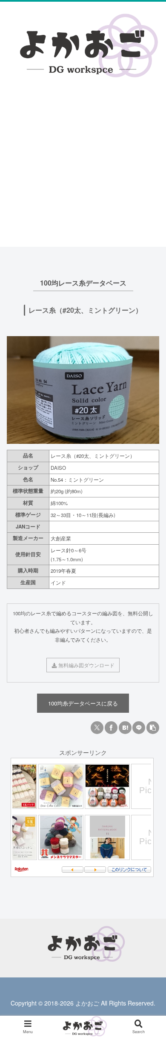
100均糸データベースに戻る (83, 703)
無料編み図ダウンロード (85, 665)
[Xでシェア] (97, 727)
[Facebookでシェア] (111, 727)
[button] (152, 727)
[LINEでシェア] (138, 727)
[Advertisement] (83, 145)
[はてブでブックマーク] (125, 727)
